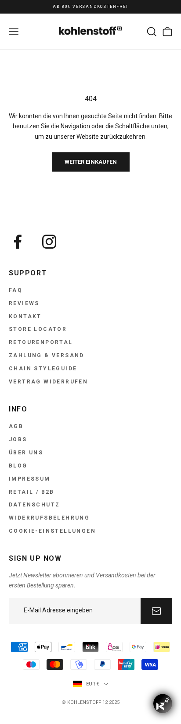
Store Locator (38, 329)
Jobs (18, 439)
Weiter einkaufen (91, 161)
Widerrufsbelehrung (49, 518)
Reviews (24, 303)
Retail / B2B (31, 492)
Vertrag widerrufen (48, 382)
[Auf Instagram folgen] (49, 241)
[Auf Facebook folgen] (17, 241)
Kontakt (25, 316)
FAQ (15, 290)
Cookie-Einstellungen (52, 531)
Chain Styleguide (43, 369)
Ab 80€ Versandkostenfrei (90, 6)
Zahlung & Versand (46, 355)
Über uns (26, 453)
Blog (18, 466)
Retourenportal (41, 342)
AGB (16, 426)
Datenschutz (34, 505)
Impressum (30, 479)
